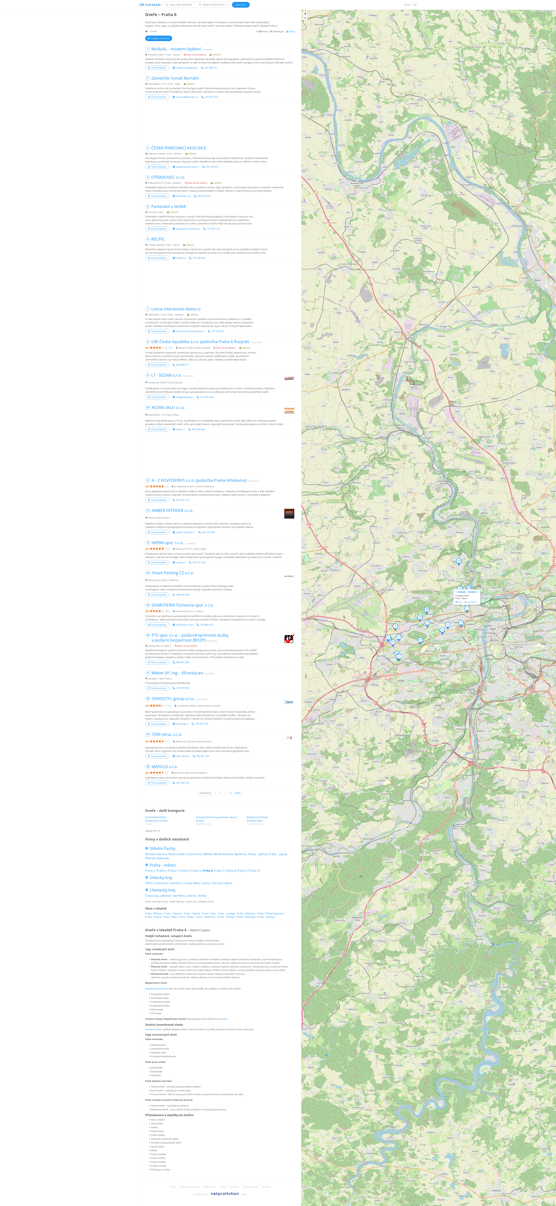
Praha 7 (219, 870)
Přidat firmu (209, 1186)
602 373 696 (208, 532)
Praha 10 (254, 870)
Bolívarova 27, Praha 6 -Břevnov (163, 580)
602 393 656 (198, 429)
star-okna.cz (182, 756)
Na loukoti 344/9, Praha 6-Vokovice (190, 772)
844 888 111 (182, 364)
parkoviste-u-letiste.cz (188, 228)
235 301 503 (198, 562)
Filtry (292, 31)
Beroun (162, 854)
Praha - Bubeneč (173, 913)
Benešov (150, 854)
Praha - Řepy (170, 917)
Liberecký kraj (162, 890)
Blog (244, 1194)
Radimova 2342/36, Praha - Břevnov (165, 153)
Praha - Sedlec (186, 917)
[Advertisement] (220, 122)
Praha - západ (278, 854)
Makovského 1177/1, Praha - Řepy (164, 84)
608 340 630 (182, 594)
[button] (467, 608)
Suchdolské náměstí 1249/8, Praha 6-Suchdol (198, 705)
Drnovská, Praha (155, 212)
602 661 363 (202, 756)
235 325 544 (206, 397)
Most (196, 883)
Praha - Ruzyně (153, 917)
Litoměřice (176, 883)
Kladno (173, 854)
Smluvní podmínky (189, 1186)
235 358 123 (182, 782)
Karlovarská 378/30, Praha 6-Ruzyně (165, 382)
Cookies (266, 1186)
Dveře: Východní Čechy (156, 901)
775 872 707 (201, 723)
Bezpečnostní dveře (257, 817)
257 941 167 (182, 500)
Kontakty (234, 1186)
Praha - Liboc (209, 913)
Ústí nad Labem (222, 883)
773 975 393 (211, 97)
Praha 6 (207, 870)
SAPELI (224, 1018)
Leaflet (533, 10)
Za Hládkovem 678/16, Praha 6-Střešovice (194, 486)
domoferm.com (184, 624)
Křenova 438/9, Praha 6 (159, 517)
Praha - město (163, 865)
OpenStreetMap (545, 10)
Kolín (182, 854)
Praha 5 (196, 870)
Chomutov (160, 883)
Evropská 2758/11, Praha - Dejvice (164, 54)
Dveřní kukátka (255, 824)
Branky (199, 820)
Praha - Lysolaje (226, 913)
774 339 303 (199, 258)
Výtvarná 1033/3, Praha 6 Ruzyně (194, 347)
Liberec (191, 896)
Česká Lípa (152, 896)
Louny (188, 883)
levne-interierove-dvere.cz (190, 331)
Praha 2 (162, 870)
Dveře (148, 824)
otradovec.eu (183, 196)
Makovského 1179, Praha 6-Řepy (163, 414)
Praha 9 (242, 870)
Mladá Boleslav (223, 854)
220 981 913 (206, 624)
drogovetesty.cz (184, 397)
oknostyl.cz (182, 723)
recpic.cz (181, 258)
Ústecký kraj (161, 877)
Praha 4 (185, 870)
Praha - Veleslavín (246, 917)
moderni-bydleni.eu (187, 67)
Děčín (149, 883)
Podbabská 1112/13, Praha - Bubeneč (166, 314)
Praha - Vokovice (266, 917)
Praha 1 (150, 870)
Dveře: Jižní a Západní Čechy (200, 901)
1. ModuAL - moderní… (466, 591)
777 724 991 (217, 331)
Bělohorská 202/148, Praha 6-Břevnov (193, 741)
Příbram (150, 858)
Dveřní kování (203, 824)
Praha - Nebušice (246, 913)
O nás (222, 1186)
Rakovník (163, 858)
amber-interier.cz (185, 532)
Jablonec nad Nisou (173, 896)
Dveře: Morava (177, 901)
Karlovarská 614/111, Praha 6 (189, 611)
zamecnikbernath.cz (187, 97)
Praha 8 (231, 870)
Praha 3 (173, 870)
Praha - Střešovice (206, 917)
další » (238, 793)
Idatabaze (153, 5)
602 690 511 (211, 67)
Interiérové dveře (153, 1029)
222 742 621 (212, 166)
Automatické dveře (155, 817)
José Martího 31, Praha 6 (159, 645)
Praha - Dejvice (192, 913)
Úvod (173, 1186)
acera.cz (180, 429)
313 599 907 (182, 688)
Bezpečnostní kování (156, 820)
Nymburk (240, 854)
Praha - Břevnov (154, 913)
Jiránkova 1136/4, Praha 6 (160, 678)
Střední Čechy (162, 848)
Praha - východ (257, 854)
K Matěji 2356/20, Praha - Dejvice (164, 244)
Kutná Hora (194, 854)
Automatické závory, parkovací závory (216, 817)
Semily (202, 896)
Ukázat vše (151, 830)
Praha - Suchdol (226, 917)
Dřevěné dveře (255, 820)
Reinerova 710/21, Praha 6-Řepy (190, 548)
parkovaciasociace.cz (187, 166)
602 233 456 (204, 196)
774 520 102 (213, 228)
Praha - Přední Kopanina (270, 913)
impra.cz (180, 562)
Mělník (207, 854)
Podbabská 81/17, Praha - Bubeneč (164, 183)
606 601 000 (182, 662)
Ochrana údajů (250, 1186)
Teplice (205, 883)
